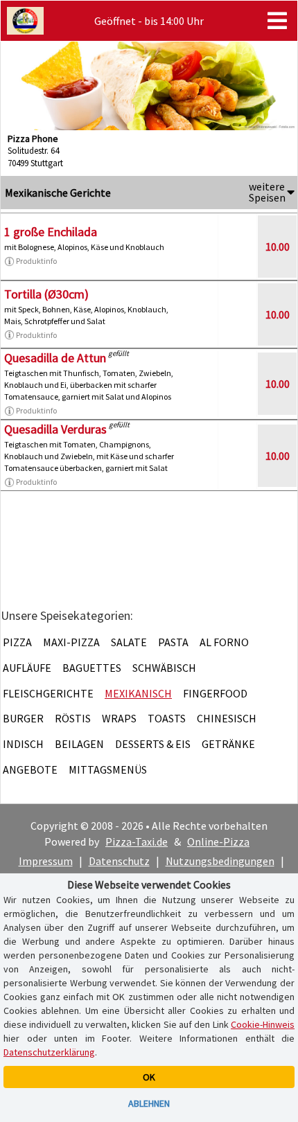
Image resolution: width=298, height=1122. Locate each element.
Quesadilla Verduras (55, 429)
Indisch (23, 744)
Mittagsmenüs (108, 769)
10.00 (277, 246)
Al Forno (224, 642)
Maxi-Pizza (71, 642)
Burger (23, 718)
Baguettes (91, 668)
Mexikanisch (138, 693)
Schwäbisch (164, 668)
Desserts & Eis (153, 744)
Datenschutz (119, 861)
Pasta (173, 642)
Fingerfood (215, 693)
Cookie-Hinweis (263, 1024)
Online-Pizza (218, 841)
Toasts (167, 718)
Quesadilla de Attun (55, 358)
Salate (129, 642)
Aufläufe (27, 668)
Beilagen (79, 744)
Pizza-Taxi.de (136, 841)
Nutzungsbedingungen (220, 861)
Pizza (17, 642)
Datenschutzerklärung (49, 1052)
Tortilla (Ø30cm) (46, 294)
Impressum (46, 861)
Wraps (119, 718)
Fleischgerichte (48, 693)
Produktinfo (36, 261)
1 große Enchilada (50, 232)
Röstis (73, 718)
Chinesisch (226, 718)
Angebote (30, 769)
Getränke (228, 744)
